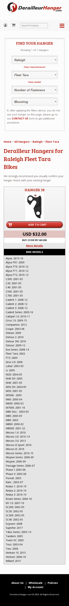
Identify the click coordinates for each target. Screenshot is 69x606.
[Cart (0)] (14, 25)
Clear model (34, 82)
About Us (17, 583)
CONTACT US (20, 118)
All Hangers (22, 141)
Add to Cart (37, 224)
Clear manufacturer (34, 67)
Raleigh (38, 141)
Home (7, 141)
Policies (53, 583)
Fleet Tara (52, 141)
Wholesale (36, 583)
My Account (6, 25)
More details (34, 245)
